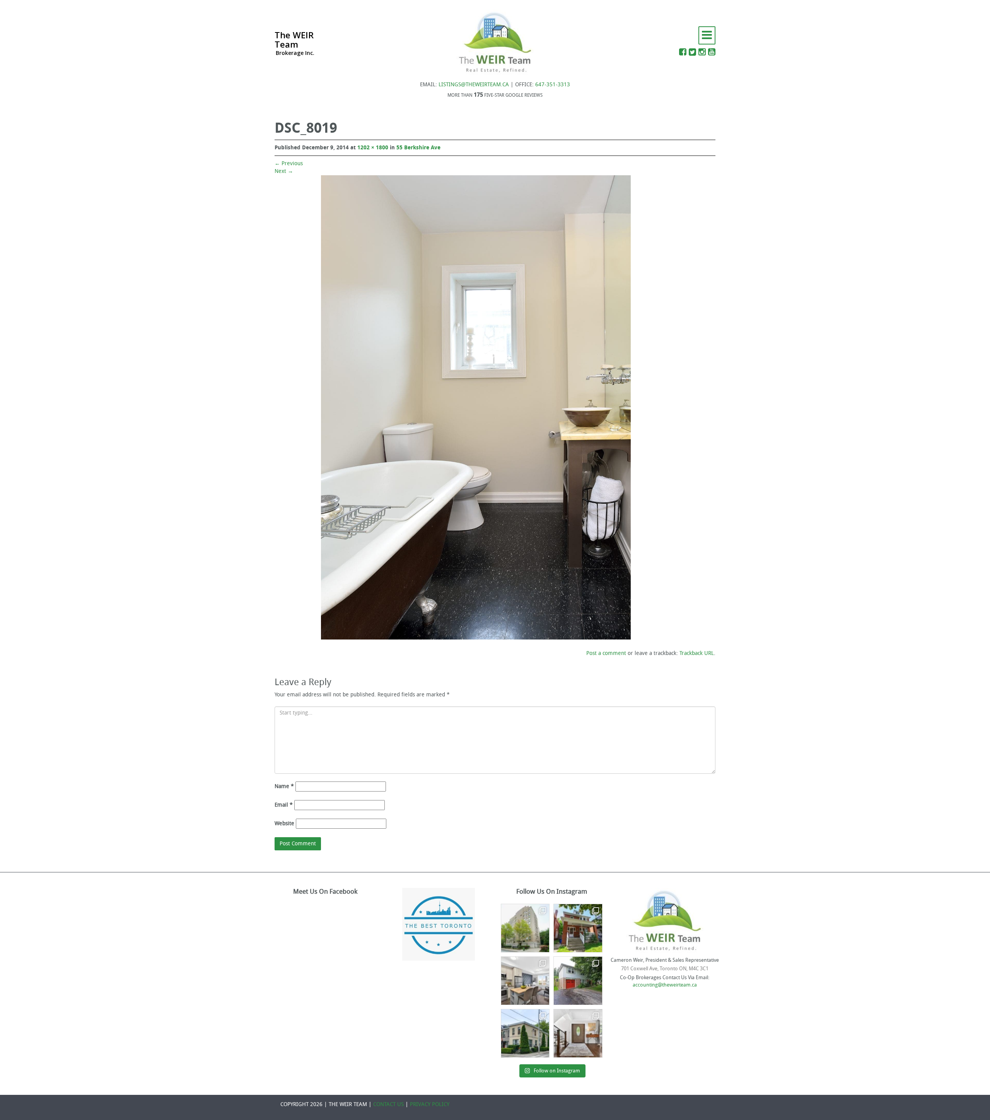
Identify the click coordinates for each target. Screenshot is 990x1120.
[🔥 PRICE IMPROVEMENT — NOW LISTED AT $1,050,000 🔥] (578, 981)
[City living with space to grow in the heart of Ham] (578, 928)
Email (284, 805)
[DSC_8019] (476, 407)
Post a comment (606, 653)
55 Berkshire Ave (418, 147)
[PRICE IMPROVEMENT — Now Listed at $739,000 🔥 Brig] (525, 981)
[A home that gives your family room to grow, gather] (578, 1033)
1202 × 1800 (372, 147)
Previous (289, 163)
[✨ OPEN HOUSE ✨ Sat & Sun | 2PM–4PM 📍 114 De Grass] (525, 1033)
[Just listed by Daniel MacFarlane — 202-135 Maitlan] (525, 928)
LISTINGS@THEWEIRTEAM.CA (474, 84)
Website (284, 823)
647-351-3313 (552, 84)
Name (284, 786)
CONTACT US (388, 1104)
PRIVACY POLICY (429, 1104)
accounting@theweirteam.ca (665, 985)
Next (284, 171)
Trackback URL (696, 653)
